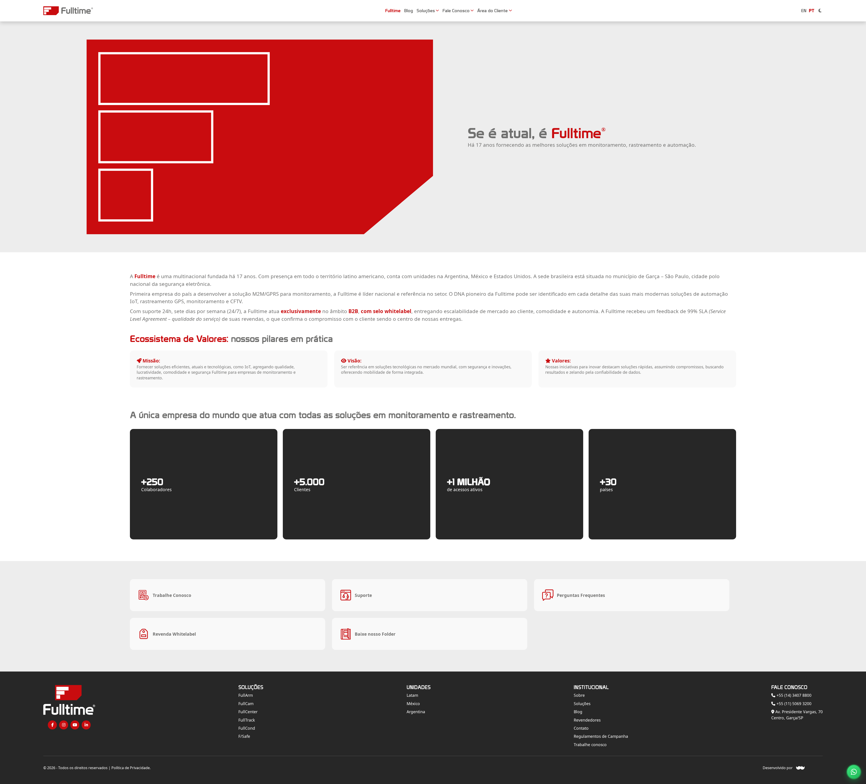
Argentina (416, 711)
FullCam (245, 703)
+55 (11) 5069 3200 (793, 703)
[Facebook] (52, 724)
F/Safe (244, 736)
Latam (412, 695)
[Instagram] (63, 724)
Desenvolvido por (778, 767)
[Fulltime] (68, 10)
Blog (578, 711)
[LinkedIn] (86, 724)
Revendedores (587, 720)
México (413, 703)
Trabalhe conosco (590, 744)
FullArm (245, 695)
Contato (581, 728)
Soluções (582, 703)
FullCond (246, 728)
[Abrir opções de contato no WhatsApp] (854, 772)
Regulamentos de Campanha (601, 736)
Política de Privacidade (130, 767)
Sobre (579, 695)
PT (811, 10)
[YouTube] (74, 724)
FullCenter (248, 711)
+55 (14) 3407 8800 (793, 695)
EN (803, 10)
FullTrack (246, 720)
